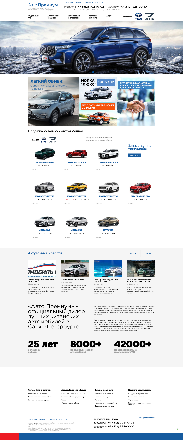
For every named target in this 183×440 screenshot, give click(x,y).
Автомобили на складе (37, 394)
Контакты (99, 2)
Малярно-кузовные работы (106, 403)
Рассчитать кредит (136, 397)
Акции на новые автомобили (40, 397)
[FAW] (138, 16)
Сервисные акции (102, 397)
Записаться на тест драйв (38, 400)
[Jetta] (149, 16)
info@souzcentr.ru (147, 418)
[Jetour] (127, 16)
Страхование (133, 400)
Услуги (78, 2)
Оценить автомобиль (70, 403)
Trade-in (64, 400)
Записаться (135, 155)
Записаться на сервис (104, 394)
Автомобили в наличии (53, 17)
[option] (91, 47)
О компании (68, 2)
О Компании (32, 419)
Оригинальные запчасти (105, 406)
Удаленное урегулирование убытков (140, 403)
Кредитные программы (138, 394)
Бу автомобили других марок (73, 397)
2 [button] (93, 72)
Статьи (148, 253)
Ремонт (98, 400)
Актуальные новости (45, 253)
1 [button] (90, 72)
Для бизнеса (88, 2)
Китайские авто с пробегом (73, 394)
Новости (133, 253)
